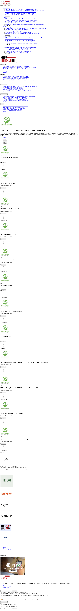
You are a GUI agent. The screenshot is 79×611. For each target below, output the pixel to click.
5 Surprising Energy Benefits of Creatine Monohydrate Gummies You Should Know (25, 37)
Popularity (7, 459)
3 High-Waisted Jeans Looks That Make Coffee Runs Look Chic (20, 18)
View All (7, 16)
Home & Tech (6, 8)
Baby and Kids (6, 550)
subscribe (14, 608)
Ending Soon (7, 460)
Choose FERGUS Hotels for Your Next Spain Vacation (18, 49)
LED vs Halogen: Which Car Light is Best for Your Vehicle (19, 41)
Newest (6, 458)
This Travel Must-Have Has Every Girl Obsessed (16, 52)
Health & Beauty (7, 27)
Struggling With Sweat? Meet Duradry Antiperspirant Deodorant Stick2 (22, 33)
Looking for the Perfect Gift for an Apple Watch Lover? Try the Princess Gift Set (24, 24)
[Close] (16, 62)
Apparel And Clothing (7, 549)
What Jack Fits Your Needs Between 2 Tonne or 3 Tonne (18, 51)
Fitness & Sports (7, 36)
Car (3, 546)
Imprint (4, 588)
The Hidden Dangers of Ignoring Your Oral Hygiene (17, 31)
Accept (6, 601)
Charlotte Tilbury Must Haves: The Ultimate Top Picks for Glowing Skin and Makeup (25, 28)
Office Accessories (6, 548)
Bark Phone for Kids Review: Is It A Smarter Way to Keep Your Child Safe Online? (25, 10)
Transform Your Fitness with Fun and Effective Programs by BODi (21, 43)
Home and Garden (6, 552)
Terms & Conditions (7, 586)
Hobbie (4, 547)
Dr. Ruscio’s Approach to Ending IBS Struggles (16, 29)
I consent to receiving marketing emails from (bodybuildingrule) (14, 467)
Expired (6, 462)
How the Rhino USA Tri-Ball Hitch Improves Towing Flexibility (20, 47)
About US (5, 585)
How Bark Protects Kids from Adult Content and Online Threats (20, 12)
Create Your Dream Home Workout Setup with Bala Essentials (20, 40)
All (5, 457)
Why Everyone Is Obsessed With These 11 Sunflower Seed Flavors (21, 20)
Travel (4, 45)
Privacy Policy (6, 587)
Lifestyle (5, 17)
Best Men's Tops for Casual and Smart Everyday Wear (18, 22)
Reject (2, 601)
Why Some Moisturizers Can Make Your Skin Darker (18, 32)
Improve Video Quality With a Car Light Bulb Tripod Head (19, 13)
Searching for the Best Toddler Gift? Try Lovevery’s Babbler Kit (20, 14)
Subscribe (14, 466)
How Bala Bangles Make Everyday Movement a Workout (19, 39)
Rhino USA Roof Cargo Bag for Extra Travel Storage (18, 48)
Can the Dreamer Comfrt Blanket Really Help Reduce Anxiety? (20, 21)
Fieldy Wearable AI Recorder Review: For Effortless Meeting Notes (21, 9)
